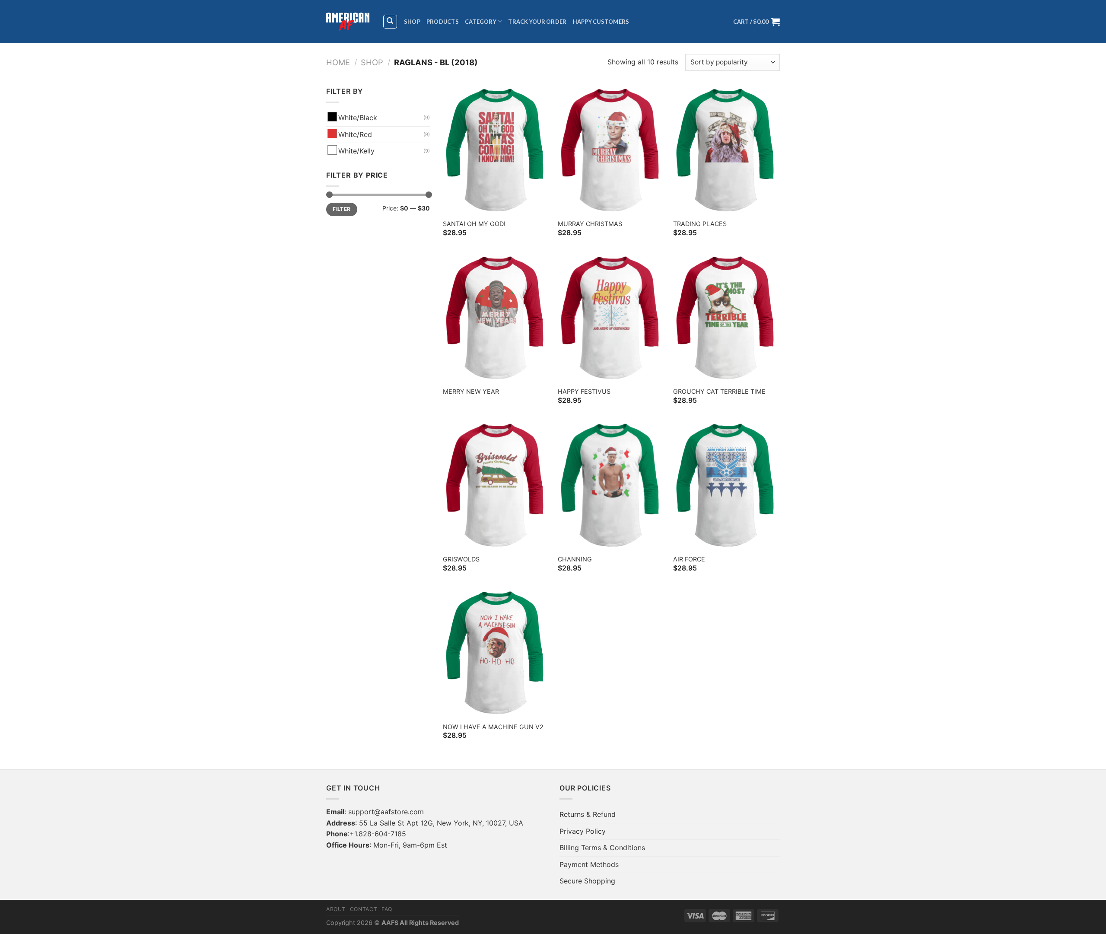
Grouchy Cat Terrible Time (719, 391)
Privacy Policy (582, 831)
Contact (363, 909)
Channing (575, 559)
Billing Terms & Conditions (602, 847)
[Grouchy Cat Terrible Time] (726, 318)
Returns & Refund (587, 814)
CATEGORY (480, 21)
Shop (412, 21)
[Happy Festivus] (611, 318)
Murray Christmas (590, 223)
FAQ (386, 909)
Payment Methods (589, 864)
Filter (341, 209)
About (336, 909)
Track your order (537, 21)
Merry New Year (471, 391)
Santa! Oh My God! (474, 223)
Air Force (689, 559)
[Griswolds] (496, 485)
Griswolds (461, 559)
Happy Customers (601, 21)
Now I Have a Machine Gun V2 (493, 726)
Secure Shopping (587, 881)
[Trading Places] (726, 150)
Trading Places (700, 223)
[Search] (390, 22)
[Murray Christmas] (611, 150)
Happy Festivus (584, 391)
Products (442, 21)
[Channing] (611, 485)
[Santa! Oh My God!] (496, 150)
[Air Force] (726, 485)
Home (338, 62)
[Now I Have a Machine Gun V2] (496, 653)
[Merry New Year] (496, 318)
